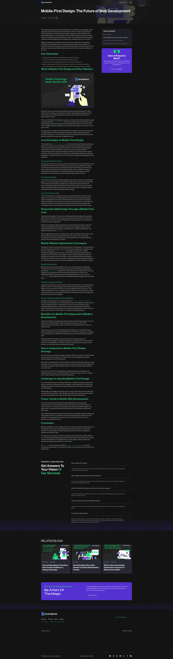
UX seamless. (59, 230)
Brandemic (46, 445)
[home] (46, 2)
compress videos (53, 270)
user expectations (58, 122)
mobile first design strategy (60, 144)
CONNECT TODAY (127, 630)
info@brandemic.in (45, 630)
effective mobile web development (82, 301)
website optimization (60, 251)
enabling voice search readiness (75, 445)
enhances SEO (45, 276)
